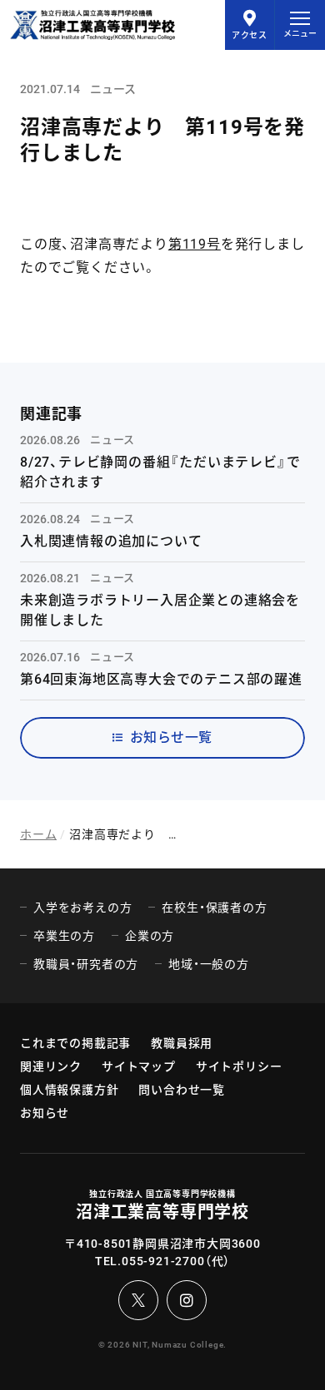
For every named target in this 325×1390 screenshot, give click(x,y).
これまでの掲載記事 (75, 1043)
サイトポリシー (239, 1066)
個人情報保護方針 (69, 1089)
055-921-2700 (163, 1261)
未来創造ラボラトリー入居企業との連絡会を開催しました (160, 610)
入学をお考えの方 (82, 907)
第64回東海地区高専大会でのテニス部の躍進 (161, 679)
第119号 (194, 244)
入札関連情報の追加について (111, 541)
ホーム (38, 834)
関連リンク (51, 1066)
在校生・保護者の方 (214, 907)
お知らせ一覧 (171, 737)
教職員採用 (181, 1043)
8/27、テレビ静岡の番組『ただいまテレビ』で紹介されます (160, 472)
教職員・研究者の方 (85, 964)
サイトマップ (139, 1066)
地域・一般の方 (208, 964)
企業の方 (149, 936)
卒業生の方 (64, 936)
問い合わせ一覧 (181, 1089)
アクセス (250, 35)
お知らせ (44, 1113)
